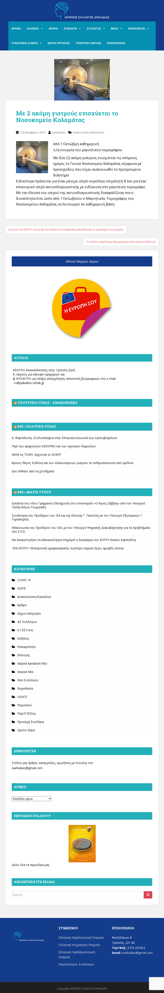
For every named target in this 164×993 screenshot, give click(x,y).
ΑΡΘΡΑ (53, 28)
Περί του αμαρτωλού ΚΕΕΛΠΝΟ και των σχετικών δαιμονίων (54, 446)
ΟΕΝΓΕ (22, 697)
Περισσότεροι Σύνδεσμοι (76, 964)
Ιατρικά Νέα (25, 672)
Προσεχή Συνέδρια (30, 722)
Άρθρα (21, 605)
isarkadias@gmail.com (27, 768)
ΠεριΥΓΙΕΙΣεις (26, 713)
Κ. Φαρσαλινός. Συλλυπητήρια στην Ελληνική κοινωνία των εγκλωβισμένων (64, 438)
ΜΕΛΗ (114, 28)
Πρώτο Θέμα (26, 730)
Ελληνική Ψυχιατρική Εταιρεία (79, 945)
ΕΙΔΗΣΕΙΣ (33, 28)
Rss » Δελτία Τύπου (34, 492)
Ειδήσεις (23, 638)
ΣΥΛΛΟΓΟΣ (94, 28)
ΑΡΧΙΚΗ (16, 28)
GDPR (21, 588)
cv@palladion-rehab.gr (29, 383)
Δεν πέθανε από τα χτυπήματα (33, 471)
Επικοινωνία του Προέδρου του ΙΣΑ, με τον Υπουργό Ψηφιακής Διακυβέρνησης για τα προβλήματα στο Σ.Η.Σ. (81, 529)
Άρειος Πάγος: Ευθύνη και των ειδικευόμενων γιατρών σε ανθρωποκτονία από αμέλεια (72, 463)
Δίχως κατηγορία (29, 613)
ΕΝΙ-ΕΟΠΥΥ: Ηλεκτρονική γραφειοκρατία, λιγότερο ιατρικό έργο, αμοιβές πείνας (68, 548)
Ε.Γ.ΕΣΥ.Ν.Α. (25, 630)
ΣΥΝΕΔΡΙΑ (70, 28)
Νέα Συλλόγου (27, 680)
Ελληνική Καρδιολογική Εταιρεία (81, 937)
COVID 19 (24, 580)
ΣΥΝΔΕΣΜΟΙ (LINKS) (24, 43)
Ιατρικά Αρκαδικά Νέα (32, 663)
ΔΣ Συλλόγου (27, 622)
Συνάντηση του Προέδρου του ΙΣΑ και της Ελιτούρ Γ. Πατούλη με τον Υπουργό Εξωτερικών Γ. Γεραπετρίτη (77, 517)
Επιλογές (23, 655)
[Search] (148, 894)
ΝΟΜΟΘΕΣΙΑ (136, 28)
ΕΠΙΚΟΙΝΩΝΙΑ (116, 43)
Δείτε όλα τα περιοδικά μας (30, 865)
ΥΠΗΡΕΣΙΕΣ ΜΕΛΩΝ (88, 43)
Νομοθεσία (25, 688)
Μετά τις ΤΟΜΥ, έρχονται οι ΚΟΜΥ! (36, 454)
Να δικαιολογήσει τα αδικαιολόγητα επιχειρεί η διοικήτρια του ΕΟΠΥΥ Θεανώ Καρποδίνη (74, 540)
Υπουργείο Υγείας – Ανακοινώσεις (48, 403)
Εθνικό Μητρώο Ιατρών (82, 261)
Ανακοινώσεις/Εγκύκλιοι (88, 132)
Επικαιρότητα (26, 647)
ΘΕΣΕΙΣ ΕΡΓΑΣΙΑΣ (58, 43)
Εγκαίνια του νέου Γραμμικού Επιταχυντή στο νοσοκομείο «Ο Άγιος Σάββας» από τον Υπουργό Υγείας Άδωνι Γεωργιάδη (78, 505)
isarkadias (58, 132)
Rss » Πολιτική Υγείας (37, 426)
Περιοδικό (24, 705)
